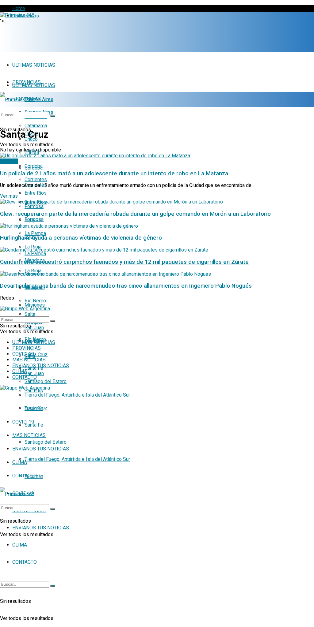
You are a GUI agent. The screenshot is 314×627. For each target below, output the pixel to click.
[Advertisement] (72, 33)
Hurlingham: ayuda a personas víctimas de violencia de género (81, 237)
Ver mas (9, 196)
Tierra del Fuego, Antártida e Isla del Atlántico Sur (77, 459)
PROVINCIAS (26, 348)
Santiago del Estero (46, 381)
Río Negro (35, 301)
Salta (30, 314)
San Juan (34, 327)
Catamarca (36, 126)
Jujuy (30, 220)
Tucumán (34, 408)
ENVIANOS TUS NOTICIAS (40, 449)
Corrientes (36, 179)
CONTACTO (24, 562)
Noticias (9, 161)
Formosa (34, 206)
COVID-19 (23, 422)
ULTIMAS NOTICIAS (33, 65)
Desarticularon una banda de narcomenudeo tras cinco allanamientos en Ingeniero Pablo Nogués (126, 285)
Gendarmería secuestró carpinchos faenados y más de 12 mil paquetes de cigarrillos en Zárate (124, 262)
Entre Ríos (36, 193)
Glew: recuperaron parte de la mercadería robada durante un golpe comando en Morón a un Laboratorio (135, 214)
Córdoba (34, 166)
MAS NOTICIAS (29, 435)
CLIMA (19, 545)
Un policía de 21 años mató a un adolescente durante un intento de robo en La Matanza (114, 173)
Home (18, 8)
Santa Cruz (36, 354)
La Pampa (35, 233)
